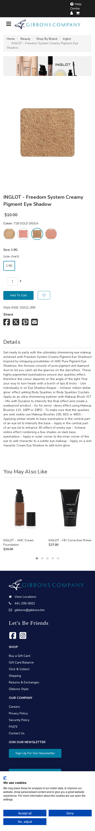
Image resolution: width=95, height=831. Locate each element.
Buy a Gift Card (19, 656)
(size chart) (11, 256)
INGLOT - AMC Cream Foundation (18, 542)
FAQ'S (13, 727)
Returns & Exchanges (24, 682)
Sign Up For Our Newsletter (35, 753)
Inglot (67, 39)
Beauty (25, 39)
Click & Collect (19, 669)
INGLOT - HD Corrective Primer (70, 540)
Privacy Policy (18, 713)
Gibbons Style (18, 689)
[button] (37, 558)
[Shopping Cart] (78, 13)
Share (8, 314)
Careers (14, 707)
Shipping (15, 676)
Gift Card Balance (21, 662)
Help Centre (76, 6)
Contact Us (17, 733)
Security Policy (19, 720)
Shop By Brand (46, 39)
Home (11, 39)
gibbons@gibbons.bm (30, 610)
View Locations (25, 597)
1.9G (9, 266)
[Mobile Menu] (8, 25)
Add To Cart (18, 295)
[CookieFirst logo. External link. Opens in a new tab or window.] (5, 778)
